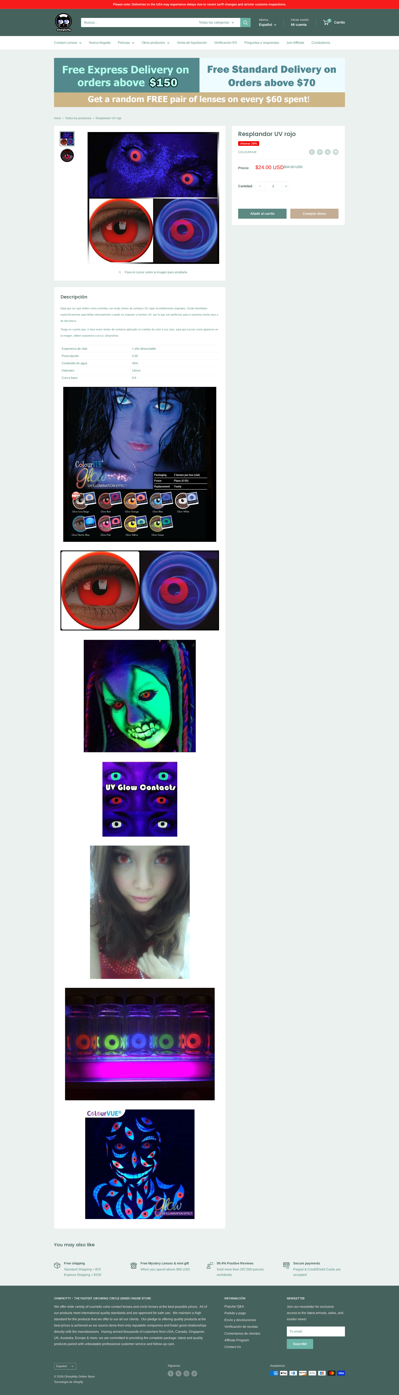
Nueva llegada (100, 42)
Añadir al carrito (262, 213)
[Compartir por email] (336, 152)
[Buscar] (245, 22)
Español (61, 1366)
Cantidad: (245, 186)
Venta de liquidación (192, 42)
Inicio (57, 118)
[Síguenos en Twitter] (178, 1373)
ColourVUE (247, 152)
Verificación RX (225, 42)
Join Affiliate (295, 42)
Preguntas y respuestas (261, 42)
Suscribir (300, 1344)
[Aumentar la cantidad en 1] (286, 186)
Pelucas (124, 42)
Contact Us (232, 1347)
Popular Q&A (234, 1306)
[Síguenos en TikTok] (194, 1373)
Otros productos (153, 42)
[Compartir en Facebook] (312, 152)
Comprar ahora (314, 213)
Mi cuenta (299, 25)
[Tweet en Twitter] (328, 152)
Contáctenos (321, 42)
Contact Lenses (65, 42)
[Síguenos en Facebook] (171, 1373)
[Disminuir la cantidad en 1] (260, 186)
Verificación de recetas (241, 1326)
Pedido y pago (235, 1313)
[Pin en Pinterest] (320, 152)
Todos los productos (78, 118)
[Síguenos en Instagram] (186, 1373)
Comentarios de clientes (242, 1333)
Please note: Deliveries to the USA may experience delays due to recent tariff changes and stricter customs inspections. (199, 4)
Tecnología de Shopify (68, 1382)
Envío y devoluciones (240, 1320)
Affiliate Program (236, 1340)
